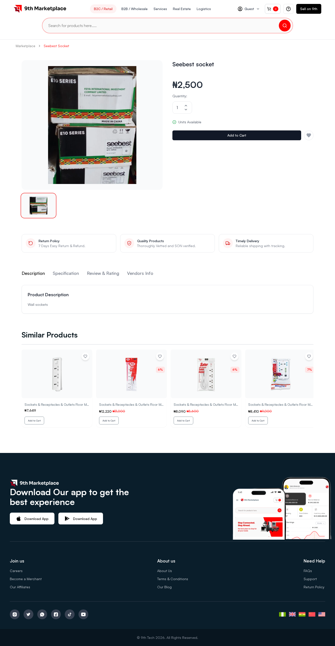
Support (310, 579)
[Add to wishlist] (85, 356)
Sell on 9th (308, 9)
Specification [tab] (66, 273)
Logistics (204, 9)
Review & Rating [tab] (103, 273)
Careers (16, 571)
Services (160, 9)
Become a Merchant (26, 579)
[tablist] (167, 274)
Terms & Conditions (172, 579)
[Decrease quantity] (186, 110)
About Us (164, 571)
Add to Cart (236, 135)
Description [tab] (33, 273)
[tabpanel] (167, 299)
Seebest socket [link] (56, 46)
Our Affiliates (20, 587)
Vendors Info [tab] (140, 273)
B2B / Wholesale (134, 9)
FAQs (308, 571)
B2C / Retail (103, 9)
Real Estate (182, 9)
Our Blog (164, 587)
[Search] (285, 25)
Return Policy (314, 587)
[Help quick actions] (288, 9)
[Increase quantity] (186, 106)
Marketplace (25, 46)
